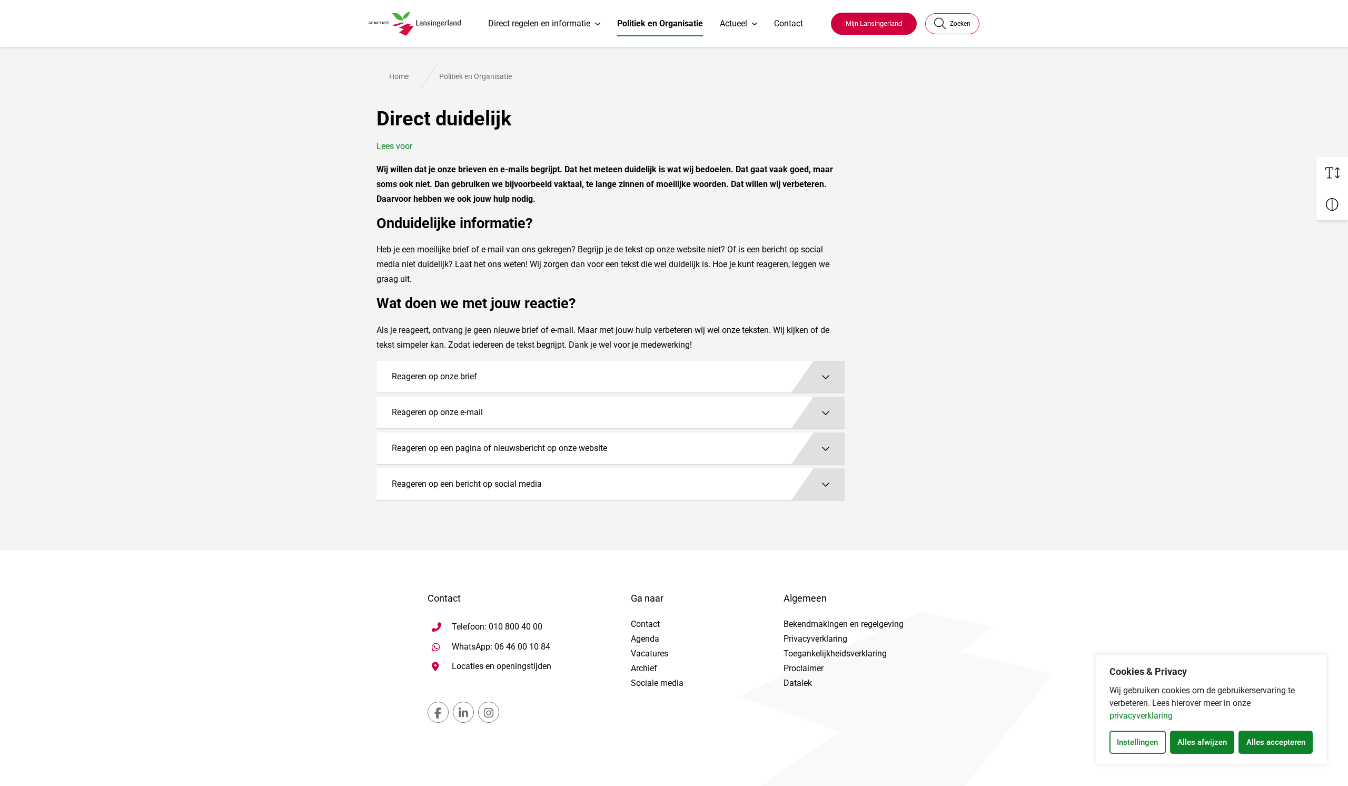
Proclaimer (804, 668)
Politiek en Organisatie (660, 23)
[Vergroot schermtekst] (1332, 173)
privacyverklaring (1141, 716)
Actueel (733, 23)
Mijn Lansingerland (874, 23)
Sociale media (657, 683)
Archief (644, 668)
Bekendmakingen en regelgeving (844, 624)
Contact (788, 23)
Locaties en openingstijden (501, 666)
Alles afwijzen (1202, 742)
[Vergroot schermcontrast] (1332, 204)
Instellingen (1137, 742)
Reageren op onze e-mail (437, 412)
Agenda (645, 639)
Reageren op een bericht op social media (467, 484)
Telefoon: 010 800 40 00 (497, 627)
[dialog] (1211, 709)
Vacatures (649, 654)
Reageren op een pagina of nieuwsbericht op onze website (499, 448)
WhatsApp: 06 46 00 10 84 (501, 646)
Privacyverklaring (815, 639)
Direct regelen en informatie (539, 23)
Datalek (798, 683)
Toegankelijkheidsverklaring (835, 654)
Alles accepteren (1275, 742)
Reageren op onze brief (434, 376)
